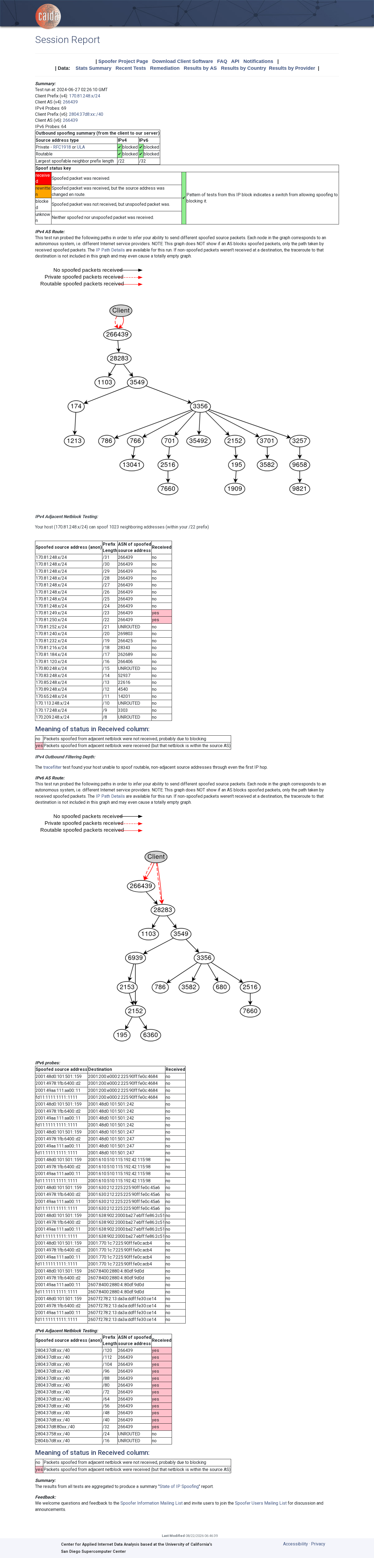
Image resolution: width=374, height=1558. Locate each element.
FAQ (222, 61)
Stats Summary (93, 68)
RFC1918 (62, 147)
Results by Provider (292, 68)
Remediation (165, 68)
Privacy (318, 1544)
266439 (70, 102)
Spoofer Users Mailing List (261, 1503)
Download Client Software (182, 61)
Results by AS (200, 68)
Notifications (258, 61)
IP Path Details (110, 250)
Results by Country (243, 68)
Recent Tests (131, 68)
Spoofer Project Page (123, 61)
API (235, 61)
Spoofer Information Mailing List (151, 1503)
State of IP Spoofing (179, 1486)
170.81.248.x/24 (84, 96)
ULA (81, 147)
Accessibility (295, 1544)
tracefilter (52, 767)
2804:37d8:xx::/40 (86, 114)
